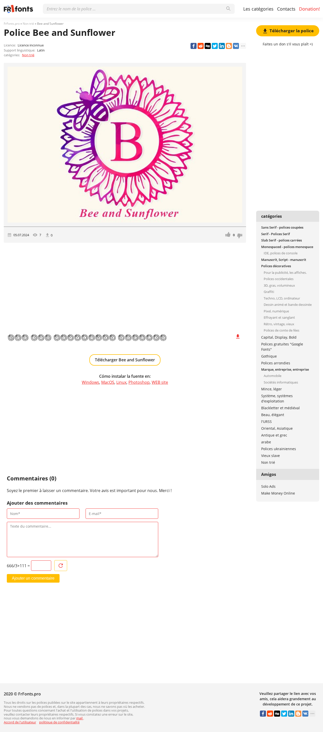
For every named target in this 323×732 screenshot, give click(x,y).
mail (79, 718)
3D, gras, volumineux (279, 285)
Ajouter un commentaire (33, 578)
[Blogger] (229, 46)
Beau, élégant (272, 414)
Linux (121, 382)
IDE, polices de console (281, 253)
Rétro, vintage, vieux (279, 324)
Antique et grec (274, 435)
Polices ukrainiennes (278, 448)
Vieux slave (270, 455)
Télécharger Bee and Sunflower (125, 360)
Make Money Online (278, 493)
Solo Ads (268, 486)
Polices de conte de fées (281, 330)
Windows (90, 382)
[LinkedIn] (222, 46)
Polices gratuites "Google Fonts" (282, 347)
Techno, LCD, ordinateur (282, 298)
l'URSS (266, 421)
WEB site (160, 382)
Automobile (272, 375)
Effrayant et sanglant (279, 317)
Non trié (28, 55)
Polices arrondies (275, 363)
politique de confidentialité (59, 722)
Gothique (269, 356)
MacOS (107, 382)
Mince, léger (271, 389)
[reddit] (201, 46)
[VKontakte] (236, 46)
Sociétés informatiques (281, 382)
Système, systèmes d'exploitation (277, 398)
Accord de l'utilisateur (20, 722)
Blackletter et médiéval (280, 407)
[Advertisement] (125, 285)
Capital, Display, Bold (279, 337)
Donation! (309, 9)
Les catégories (258, 9)
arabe (266, 442)
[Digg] (208, 46)
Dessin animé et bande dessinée (288, 304)
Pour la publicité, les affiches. (285, 272)
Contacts (286, 9)
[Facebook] (194, 46)
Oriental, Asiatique (277, 428)
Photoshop (139, 382)
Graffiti (269, 291)
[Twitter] (215, 46)
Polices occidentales (278, 279)
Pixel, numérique (276, 311)
